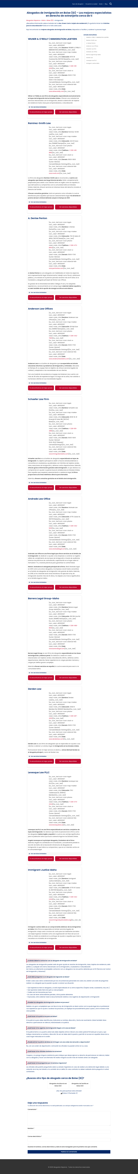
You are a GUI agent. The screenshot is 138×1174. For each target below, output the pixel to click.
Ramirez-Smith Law (91, 40)
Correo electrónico (35, 1136)
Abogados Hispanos (33, 20)
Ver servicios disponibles (68, 112)
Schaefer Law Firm (91, 49)
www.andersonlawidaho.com (59, 359)
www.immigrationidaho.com (58, 454)
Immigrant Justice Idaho (92, 63)
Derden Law (89, 57)
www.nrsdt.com (54, 173)
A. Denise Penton (90, 43)
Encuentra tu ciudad (91, 4)
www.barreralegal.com (56, 649)
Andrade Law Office (91, 52)
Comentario (32, 1109)
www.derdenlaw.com (56, 739)
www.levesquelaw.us (56, 825)
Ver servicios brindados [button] (38, 107)
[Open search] (110, 4)
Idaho (43, 20)
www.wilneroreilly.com (56, 91)
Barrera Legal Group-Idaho (93, 54)
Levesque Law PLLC (91, 60)
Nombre (31, 1128)
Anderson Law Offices (92, 46)
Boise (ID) (50, 20)
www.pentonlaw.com (56, 268)
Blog (106, 4)
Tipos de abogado (77, 4)
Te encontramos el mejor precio (40, 112)
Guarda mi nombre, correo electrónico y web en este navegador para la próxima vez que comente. (62, 1147)
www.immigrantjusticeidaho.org (60, 920)
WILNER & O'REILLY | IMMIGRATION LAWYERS (97, 37)
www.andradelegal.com (57, 549)
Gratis (100, 4)
